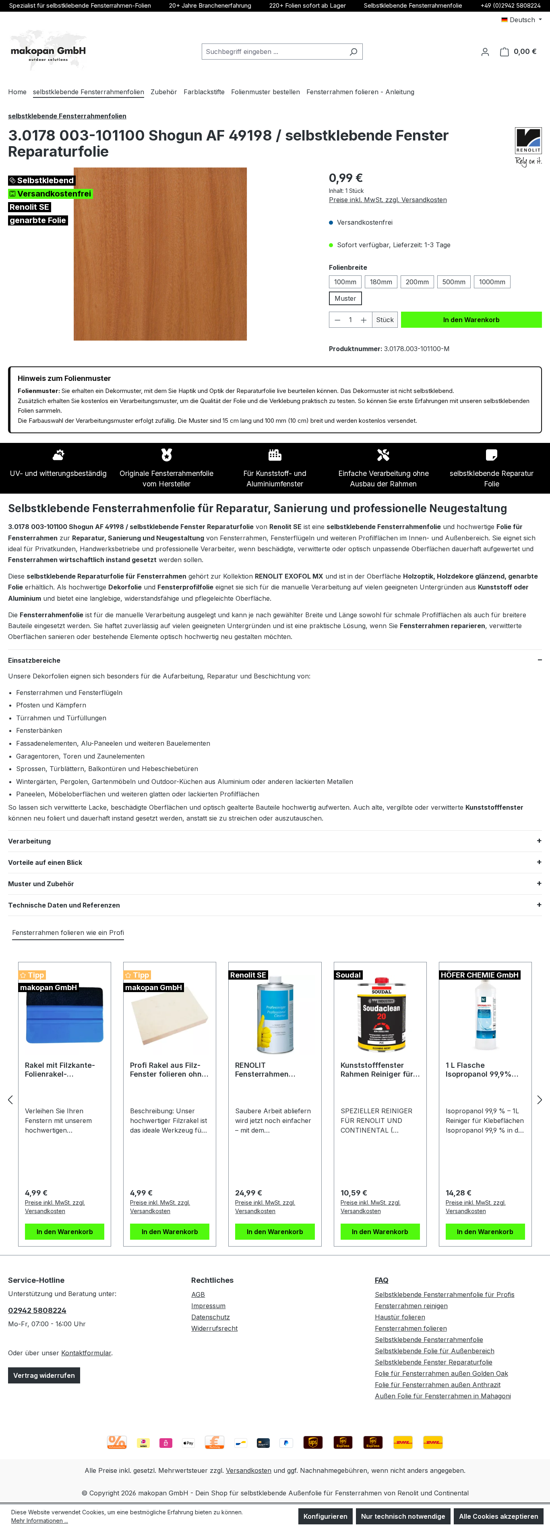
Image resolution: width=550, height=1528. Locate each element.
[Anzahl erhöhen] (364, 320)
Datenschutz (210, 1317)
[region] (160, 254)
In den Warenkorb (471, 320)
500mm (453, 282)
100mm (345, 282)
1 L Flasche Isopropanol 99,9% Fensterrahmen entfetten (479, 1070)
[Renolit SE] (528, 147)
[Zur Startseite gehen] (48, 50)
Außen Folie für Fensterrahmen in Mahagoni (443, 1396)
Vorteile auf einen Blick (45, 862)
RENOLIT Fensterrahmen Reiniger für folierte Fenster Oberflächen (271, 1070)
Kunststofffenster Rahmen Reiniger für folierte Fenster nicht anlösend (378, 1070)
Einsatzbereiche (34, 660)
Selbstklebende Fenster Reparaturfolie (433, 1362)
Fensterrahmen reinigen (411, 1306)
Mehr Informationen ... (39, 1520)
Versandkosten (248, 1470)
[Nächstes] (540, 1100)
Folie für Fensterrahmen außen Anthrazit (437, 1385)
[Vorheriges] (10, 1100)
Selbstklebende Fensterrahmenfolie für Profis (445, 1294)
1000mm (492, 282)
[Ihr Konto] (485, 51)
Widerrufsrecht (214, 1328)
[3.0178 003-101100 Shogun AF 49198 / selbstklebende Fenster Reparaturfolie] (160, 254)
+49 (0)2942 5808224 (510, 5)
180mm (381, 282)
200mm (417, 282)
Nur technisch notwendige (403, 1516)
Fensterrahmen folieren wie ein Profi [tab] (68, 932)
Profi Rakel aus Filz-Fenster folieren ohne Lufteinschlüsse (168, 1070)
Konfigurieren (325, 1516)
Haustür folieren (400, 1317)
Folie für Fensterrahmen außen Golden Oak (441, 1373)
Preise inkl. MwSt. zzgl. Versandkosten (388, 200)
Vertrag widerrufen (44, 1375)
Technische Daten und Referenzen (64, 905)
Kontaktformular (86, 1353)
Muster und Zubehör (41, 884)
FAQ (382, 1280)
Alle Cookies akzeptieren (498, 1516)
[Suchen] (353, 51)
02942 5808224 (37, 1310)
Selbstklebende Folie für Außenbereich (434, 1351)
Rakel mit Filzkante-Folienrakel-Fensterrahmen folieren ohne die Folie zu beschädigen (64, 1070)
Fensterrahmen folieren (411, 1328)
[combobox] (273, 51)
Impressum (208, 1306)
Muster (345, 298)
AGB (198, 1294)
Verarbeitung (29, 841)
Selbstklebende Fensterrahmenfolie (413, 5)
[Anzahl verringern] (337, 320)
